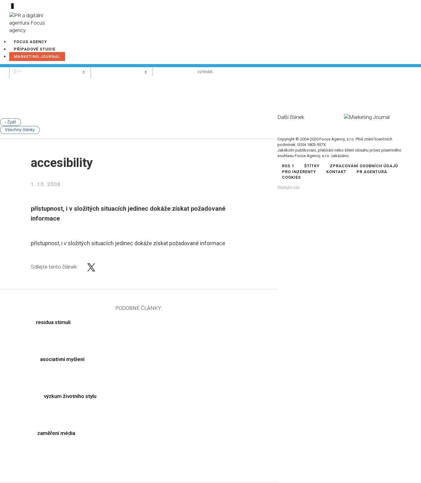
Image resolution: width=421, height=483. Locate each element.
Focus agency (30, 41)
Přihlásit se (390, 71)
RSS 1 (288, 166)
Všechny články (20, 129)
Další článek (290, 117)
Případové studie (34, 49)
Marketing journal (37, 56)
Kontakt (336, 171)
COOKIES (291, 177)
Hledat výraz (172, 71)
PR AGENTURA (372, 171)
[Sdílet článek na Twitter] (91, 269)
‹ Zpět (10, 122)
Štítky (312, 166)
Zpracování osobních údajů (364, 166)
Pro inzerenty (299, 171)
